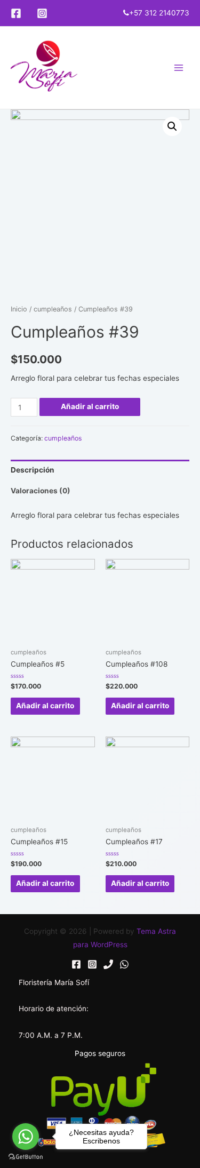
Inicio (19, 309)
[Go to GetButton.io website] (26, 1157)
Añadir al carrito (90, 406)
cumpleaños (53, 309)
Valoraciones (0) (40, 490)
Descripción (32, 470)
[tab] (100, 470)
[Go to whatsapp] (25, 1136)
